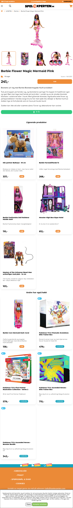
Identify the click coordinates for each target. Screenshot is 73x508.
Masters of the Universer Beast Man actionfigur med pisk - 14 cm (17, 273)
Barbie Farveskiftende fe (49, 163)
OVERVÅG (59, 346)
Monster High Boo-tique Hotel (51, 217)
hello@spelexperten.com (55, 488)
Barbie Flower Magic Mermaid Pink (32, 11)
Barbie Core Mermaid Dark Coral (16, 333)
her (40, 500)
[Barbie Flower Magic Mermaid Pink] (9, 58)
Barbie (16, 11)
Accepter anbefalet (40, 504)
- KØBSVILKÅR (14, 471)
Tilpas (28, 504)
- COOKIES (20, 483)
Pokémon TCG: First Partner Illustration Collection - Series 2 (15, 388)
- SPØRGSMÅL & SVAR (20, 479)
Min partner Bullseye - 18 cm (14, 163)
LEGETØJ (9, 11)
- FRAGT (20, 475)
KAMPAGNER (68, 1)
